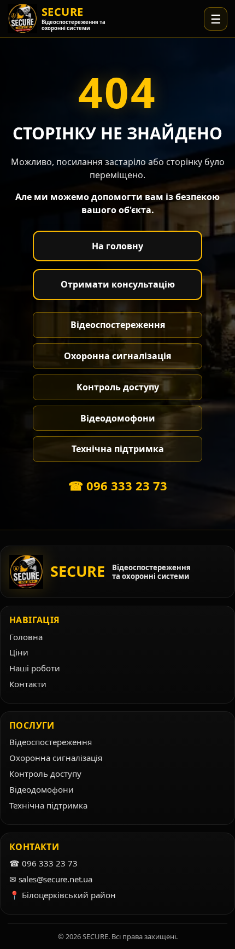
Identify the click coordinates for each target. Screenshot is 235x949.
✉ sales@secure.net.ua (50, 879)
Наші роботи (34, 668)
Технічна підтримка (118, 449)
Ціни (18, 652)
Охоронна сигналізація (117, 356)
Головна (26, 636)
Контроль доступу (118, 387)
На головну (117, 246)
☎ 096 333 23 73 (117, 485)
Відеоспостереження (117, 325)
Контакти (27, 683)
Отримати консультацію (118, 284)
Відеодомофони (117, 418)
